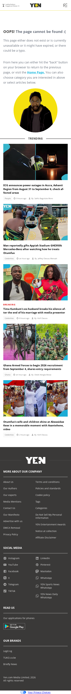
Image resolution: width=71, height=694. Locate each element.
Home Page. (36, 72)
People (8, 198)
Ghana (7, 375)
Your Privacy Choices (39, 692)
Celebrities (9, 258)
